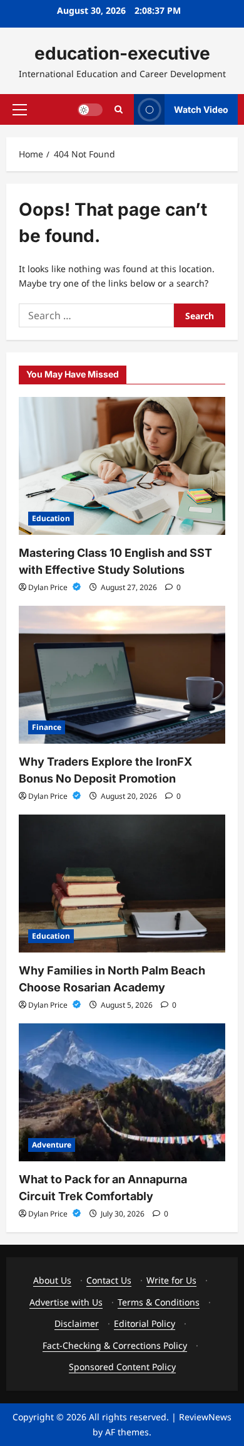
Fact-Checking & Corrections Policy (115, 1345)
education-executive (122, 53)
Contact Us (108, 1280)
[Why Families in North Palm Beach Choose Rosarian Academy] (122, 884)
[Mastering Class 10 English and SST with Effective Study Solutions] (122, 466)
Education (51, 518)
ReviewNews (205, 1417)
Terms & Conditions (159, 1302)
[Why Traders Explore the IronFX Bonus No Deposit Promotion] (122, 675)
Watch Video (201, 108)
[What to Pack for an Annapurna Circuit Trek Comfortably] (122, 1092)
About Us (52, 1280)
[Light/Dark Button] (90, 109)
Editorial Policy (144, 1323)
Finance (46, 727)
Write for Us (171, 1280)
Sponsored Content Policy (122, 1367)
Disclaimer (76, 1323)
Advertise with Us (66, 1302)
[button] (19, 109)
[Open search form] (118, 109)
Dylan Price (48, 587)
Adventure (51, 1144)
